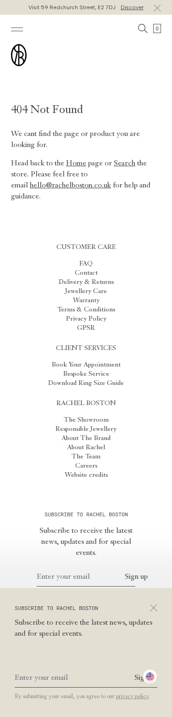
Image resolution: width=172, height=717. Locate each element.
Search (124, 163)
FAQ (86, 263)
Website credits (86, 475)
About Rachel (86, 447)
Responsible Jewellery (86, 429)
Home (76, 163)
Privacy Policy (86, 319)
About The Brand (86, 438)
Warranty (86, 300)
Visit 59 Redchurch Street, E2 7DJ (86, 7)
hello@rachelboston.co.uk (70, 185)
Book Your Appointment (86, 364)
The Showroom (86, 420)
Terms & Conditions (86, 309)
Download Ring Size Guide (86, 383)
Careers (86, 466)
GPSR (86, 328)
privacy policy (132, 697)
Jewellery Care (86, 291)
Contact (86, 273)
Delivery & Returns (86, 282)
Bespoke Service (86, 374)
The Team (86, 456)
